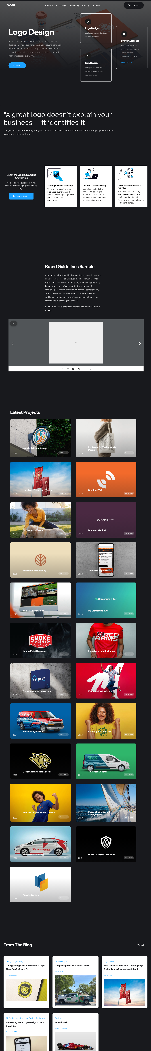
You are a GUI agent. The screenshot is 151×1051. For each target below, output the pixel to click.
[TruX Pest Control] (106, 761)
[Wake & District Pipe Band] (106, 844)
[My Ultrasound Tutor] (106, 600)
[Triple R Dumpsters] (106, 560)
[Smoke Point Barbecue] (40, 640)
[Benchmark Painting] (40, 844)
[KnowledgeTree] (40, 884)
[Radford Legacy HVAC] (40, 721)
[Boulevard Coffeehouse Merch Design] (106, 438)
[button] (139, 343)
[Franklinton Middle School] (106, 640)
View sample (126, 62)
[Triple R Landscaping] (40, 600)
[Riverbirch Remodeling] (40, 560)
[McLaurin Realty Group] (106, 681)
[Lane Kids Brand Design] (40, 438)
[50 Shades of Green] (40, 520)
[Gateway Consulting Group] (40, 681)
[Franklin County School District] (40, 803)
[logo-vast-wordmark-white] (11, 5)
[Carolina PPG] (106, 479)
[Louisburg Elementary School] (40, 479)
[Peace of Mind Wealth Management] (106, 803)
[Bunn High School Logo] (106, 721)
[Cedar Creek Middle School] (40, 761)
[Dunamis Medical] (106, 520)
